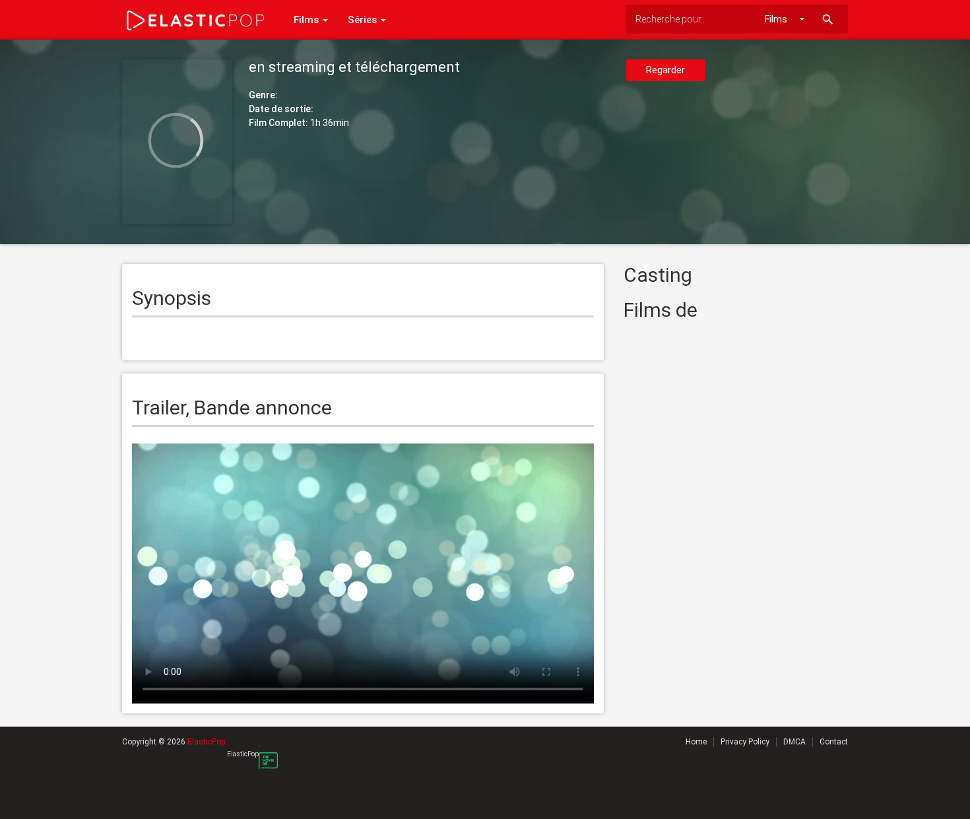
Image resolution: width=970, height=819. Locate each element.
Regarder (665, 70)
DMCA (794, 741)
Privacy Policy (745, 741)
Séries (363, 20)
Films (307, 20)
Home (696, 741)
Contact (834, 741)
